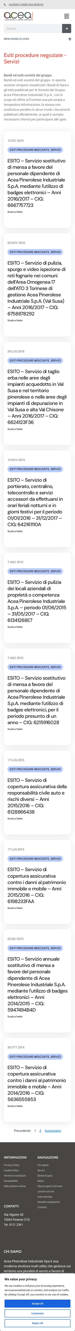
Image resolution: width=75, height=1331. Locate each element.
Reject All (37, 1323)
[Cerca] (66, 28)
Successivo (53, 1131)
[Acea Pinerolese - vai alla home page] (25, 16)
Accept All (37, 1303)
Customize (37, 1313)
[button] (68, 16)
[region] (37, 1302)
